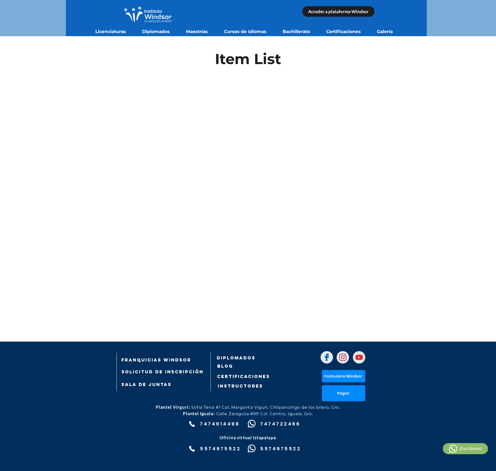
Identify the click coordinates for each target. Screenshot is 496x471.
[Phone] (192, 424)
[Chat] (327, 357)
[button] (343, 393)
